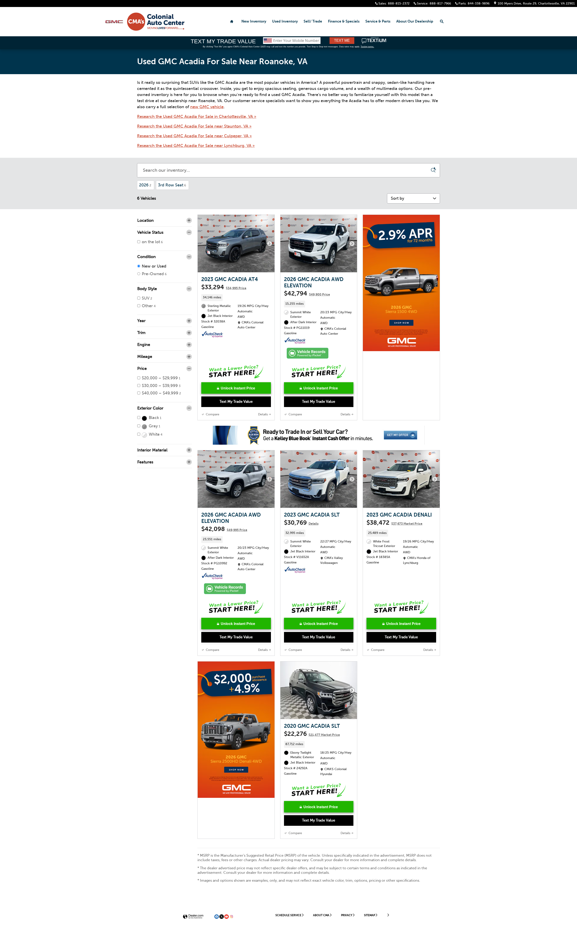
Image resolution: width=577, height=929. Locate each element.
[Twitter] (221, 916)
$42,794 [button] (307, 293)
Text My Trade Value (236, 402)
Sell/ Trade (313, 21)
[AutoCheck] (212, 334)
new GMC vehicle (207, 107)
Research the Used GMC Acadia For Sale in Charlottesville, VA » (196, 116)
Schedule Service (288, 915)
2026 (145, 185)
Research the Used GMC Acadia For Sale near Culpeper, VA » (194, 136)
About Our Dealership (414, 21)
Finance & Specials (343, 21)
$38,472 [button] (394, 522)
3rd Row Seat (172, 185)
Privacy (346, 915)
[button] (236, 297)
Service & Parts (377, 21)
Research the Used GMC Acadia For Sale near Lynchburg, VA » (196, 145)
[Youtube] (226, 916)
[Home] (114, 21)
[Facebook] (216, 916)
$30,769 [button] (301, 522)
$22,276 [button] (312, 733)
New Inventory (253, 21)
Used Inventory (285, 21)
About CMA (321, 915)
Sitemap (369, 915)
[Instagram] (231, 916)
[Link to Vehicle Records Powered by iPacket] (308, 353)
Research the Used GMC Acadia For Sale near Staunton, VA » (194, 126)
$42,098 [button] (224, 529)
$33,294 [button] (223, 287)
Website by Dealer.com (193, 916)
